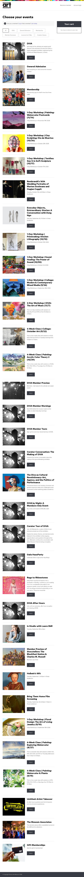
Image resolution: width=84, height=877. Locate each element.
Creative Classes (41, 35)
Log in (20, 23)
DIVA (13, 30)
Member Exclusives (10, 35)
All (5, 30)
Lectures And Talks (26, 35)
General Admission (25, 30)
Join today (34, 23)
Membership (39, 30)
